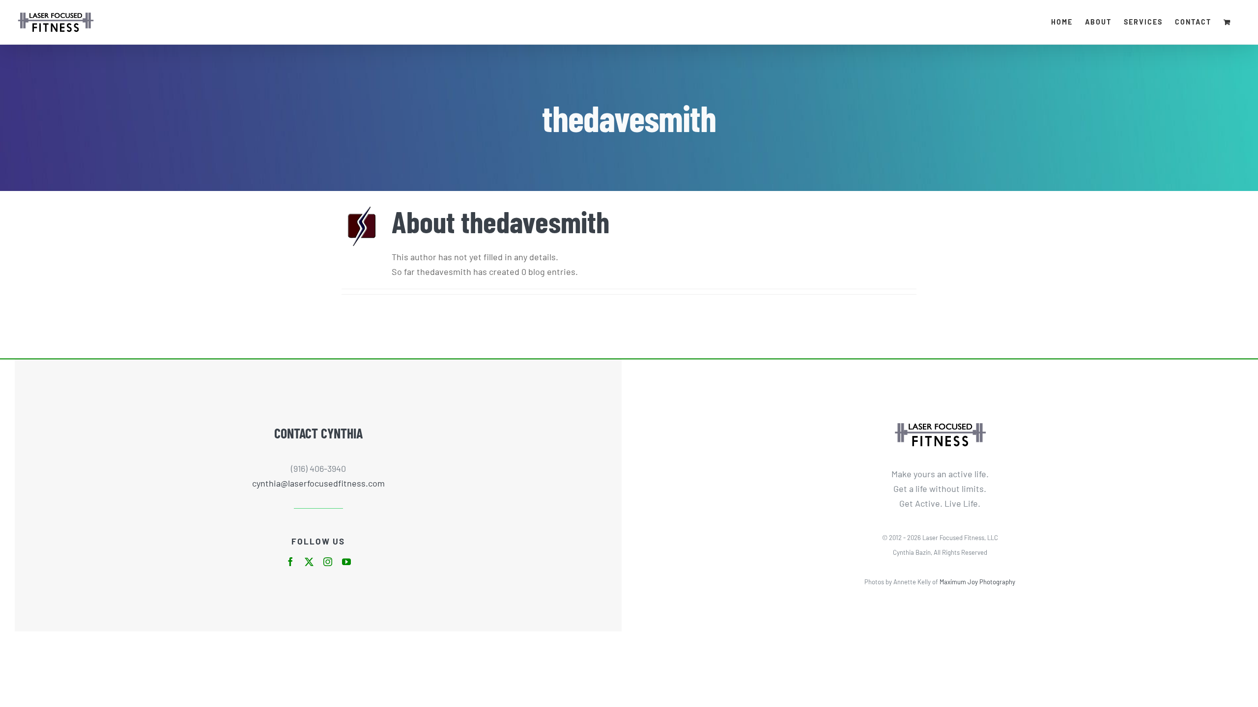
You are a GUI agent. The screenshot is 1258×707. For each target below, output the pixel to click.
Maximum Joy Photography (977, 582)
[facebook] (290, 561)
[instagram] (327, 561)
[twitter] (309, 561)
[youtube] (346, 561)
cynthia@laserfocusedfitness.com (318, 483)
